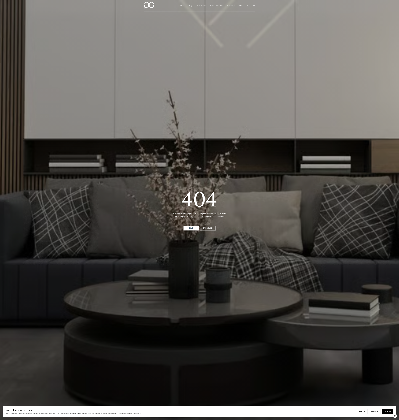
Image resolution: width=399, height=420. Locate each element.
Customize (374, 411)
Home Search (201, 6)
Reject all (362, 411)
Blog (190, 6)
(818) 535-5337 (244, 6)
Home (191, 228)
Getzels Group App (216, 6)
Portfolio (182, 6)
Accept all (387, 411)
